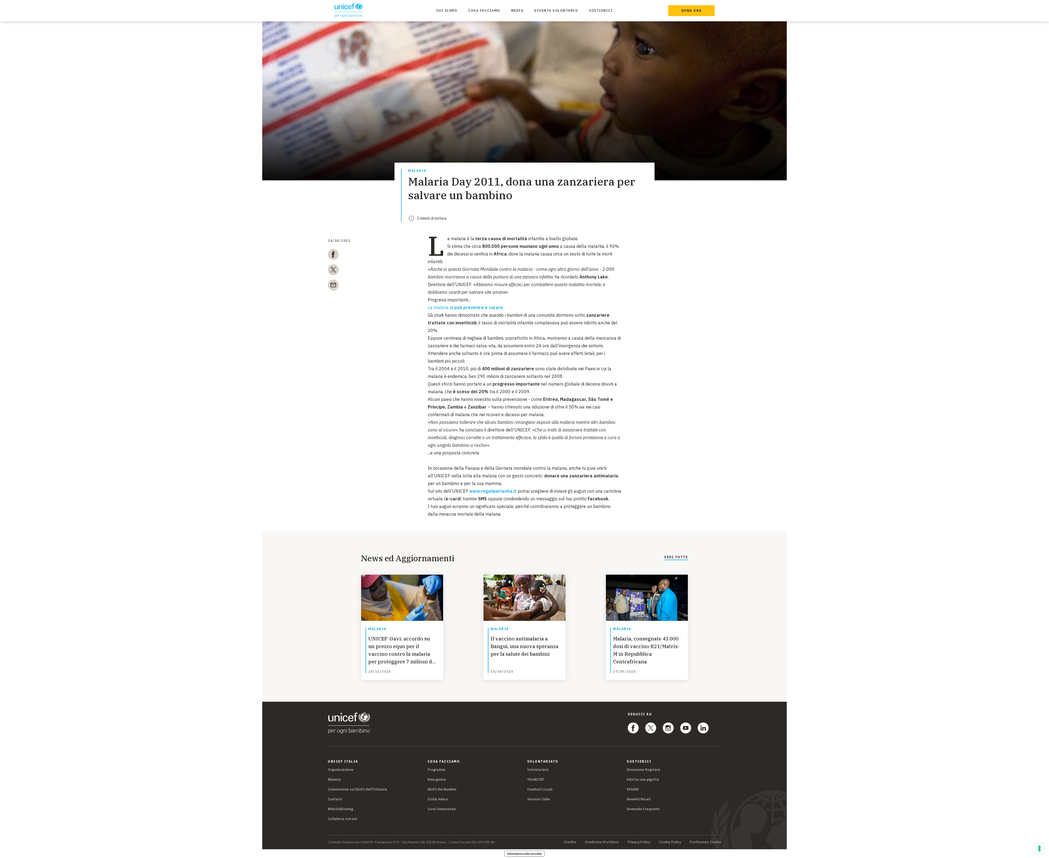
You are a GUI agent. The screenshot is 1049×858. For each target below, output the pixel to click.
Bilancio (334, 779)
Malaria (417, 171)
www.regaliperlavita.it (493, 491)
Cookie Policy (670, 842)
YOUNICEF (535, 779)
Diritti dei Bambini (442, 789)
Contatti (335, 799)
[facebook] (333, 255)
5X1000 (632, 789)
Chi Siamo (447, 10)
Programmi (436, 770)
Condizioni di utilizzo (602, 842)
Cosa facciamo (484, 10)
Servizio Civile (538, 799)
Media (517, 10)
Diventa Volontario (556, 10)
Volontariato (538, 770)
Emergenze (437, 779)
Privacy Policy (639, 842)
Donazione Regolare (643, 770)
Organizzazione (340, 770)
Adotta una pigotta (643, 779)
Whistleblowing (340, 809)
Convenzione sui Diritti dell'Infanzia (357, 789)
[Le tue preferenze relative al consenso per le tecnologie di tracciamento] (1039, 848)
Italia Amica (438, 799)
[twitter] (333, 270)
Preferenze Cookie (705, 842)
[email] (333, 286)
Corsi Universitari (442, 809)
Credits (570, 842)
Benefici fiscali (638, 799)
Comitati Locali (539, 789)
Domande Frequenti (643, 809)
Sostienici (601, 10)
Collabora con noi (342, 819)
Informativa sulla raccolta (524, 853)
